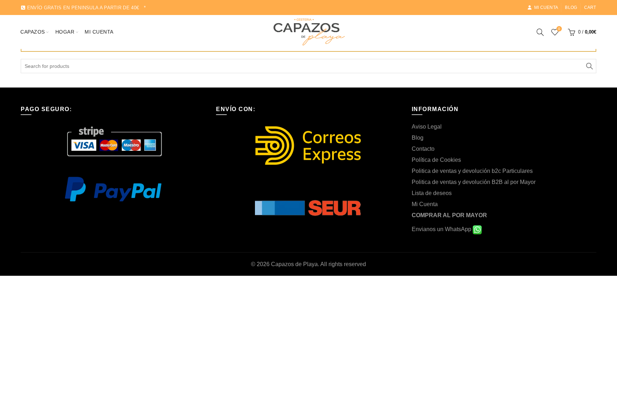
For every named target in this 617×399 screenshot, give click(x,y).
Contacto (423, 149)
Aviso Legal (427, 127)
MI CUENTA (99, 32)
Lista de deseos (432, 193)
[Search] (540, 32)
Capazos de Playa (294, 264)
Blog (571, 7)
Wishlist (559, 29)
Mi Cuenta (425, 204)
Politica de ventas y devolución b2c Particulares (472, 171)
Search (589, 66)
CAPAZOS (32, 32)
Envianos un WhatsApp (442, 229)
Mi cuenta (546, 7)
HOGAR (65, 32)
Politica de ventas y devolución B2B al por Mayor (474, 182)
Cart (590, 7)
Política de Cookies (436, 160)
